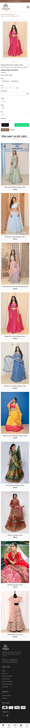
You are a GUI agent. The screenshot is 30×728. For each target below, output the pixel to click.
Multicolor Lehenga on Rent (15, 535)
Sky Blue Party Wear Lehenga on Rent (15, 237)
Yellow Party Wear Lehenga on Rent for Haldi (15, 436)
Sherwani (4, 698)
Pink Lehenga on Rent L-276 (15, 634)
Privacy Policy (6, 678)
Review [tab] (12, 130)
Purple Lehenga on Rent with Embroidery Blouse (15, 286)
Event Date (4, 91)
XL (17, 88)
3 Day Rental (5, 81)
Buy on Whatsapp (22, 125)
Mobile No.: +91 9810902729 (9, 659)
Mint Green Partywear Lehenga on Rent (15, 187)
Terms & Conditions (7, 681)
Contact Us (5, 686)
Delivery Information (7, 676)
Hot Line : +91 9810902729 (14, 1)
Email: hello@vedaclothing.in (9, 662)
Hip (2, 112)
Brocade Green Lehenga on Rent (15, 485)
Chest (2, 98)
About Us (4, 673)
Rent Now (5, 125)
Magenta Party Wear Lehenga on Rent (9, 16)
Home (2, 14)
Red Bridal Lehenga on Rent (14, 585)
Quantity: (3, 118)
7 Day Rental (14, 81)
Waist (2, 105)
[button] (21, 125)
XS (2, 88)
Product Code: (5, 75)
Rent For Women (10, 14)
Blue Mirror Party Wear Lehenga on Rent (15, 386)
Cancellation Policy (7, 684)
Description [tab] (5, 130)
